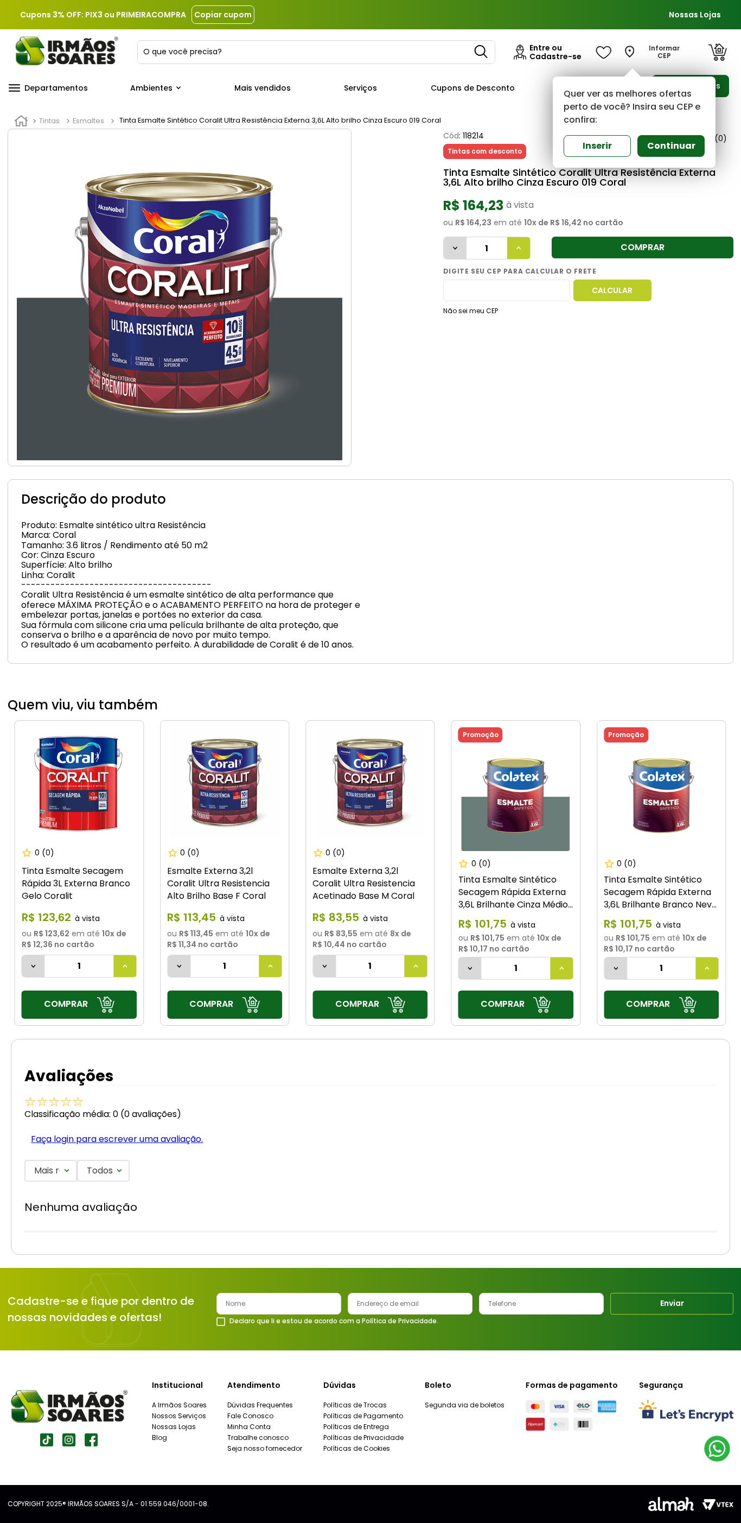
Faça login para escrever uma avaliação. (117, 1139)
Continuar (671, 145)
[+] (518, 248)
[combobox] (316, 52)
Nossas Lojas (695, 14)
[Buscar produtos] (481, 52)
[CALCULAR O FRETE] (612, 290)
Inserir (597, 145)
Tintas (49, 120)
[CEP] (506, 290)
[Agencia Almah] (671, 1504)
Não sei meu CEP (470, 310)
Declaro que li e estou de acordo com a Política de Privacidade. (333, 1321)
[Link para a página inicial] (21, 121)
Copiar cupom (223, 14)
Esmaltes (88, 120)
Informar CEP (664, 52)
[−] (455, 248)
